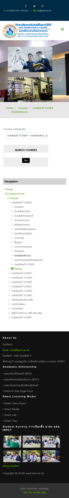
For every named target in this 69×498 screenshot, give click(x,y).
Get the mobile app (34, 492)
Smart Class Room (15, 403)
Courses (23, 108)
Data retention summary (34, 488)
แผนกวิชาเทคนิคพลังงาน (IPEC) (21, 379)
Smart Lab (10, 415)
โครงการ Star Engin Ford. (18, 391)
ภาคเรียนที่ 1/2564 (43, 108)
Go (26, 160)
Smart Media (11, 409)
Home (9, 108)
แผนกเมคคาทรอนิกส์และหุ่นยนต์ (21, 385)
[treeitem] (34, 189)
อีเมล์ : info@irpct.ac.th (16, 350)
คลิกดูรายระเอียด (11, 466)
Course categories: (15, 129)
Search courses (26, 150)
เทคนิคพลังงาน (19, 112)
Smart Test (11, 421)
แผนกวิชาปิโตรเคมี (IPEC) (18, 374)
